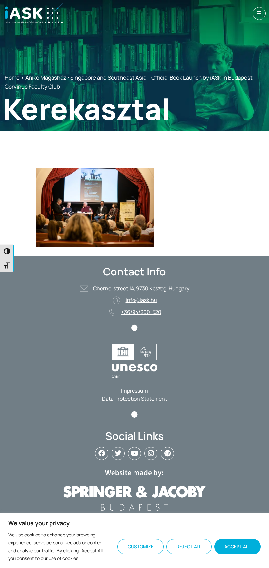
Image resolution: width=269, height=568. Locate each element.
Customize (141, 546)
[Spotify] (167, 453)
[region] (134, 540)
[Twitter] (118, 453)
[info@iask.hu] (116, 300)
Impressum (134, 390)
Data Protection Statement (134, 398)
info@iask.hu (141, 300)
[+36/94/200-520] (112, 312)
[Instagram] (150, 453)
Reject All (188, 546)
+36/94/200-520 (141, 312)
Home (12, 77)
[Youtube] (134, 453)
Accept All (237, 546)
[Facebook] (101, 453)
